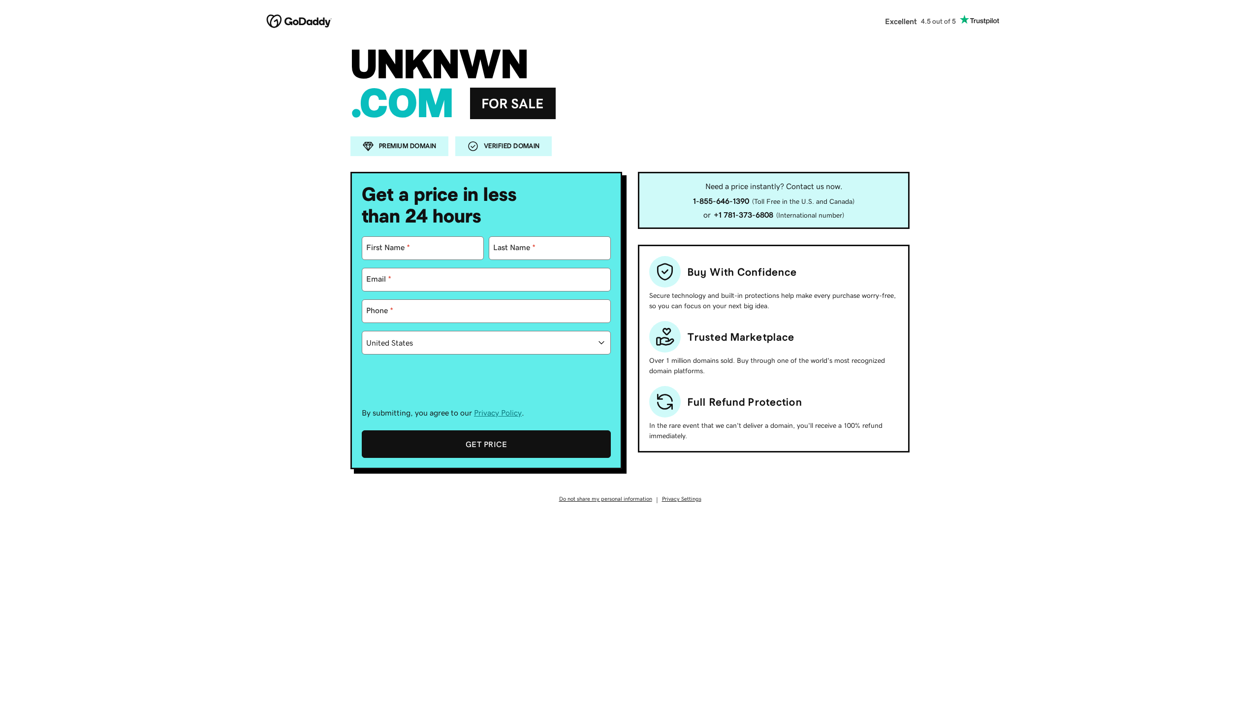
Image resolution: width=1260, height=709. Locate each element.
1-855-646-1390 (721, 201)
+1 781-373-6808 (743, 215)
